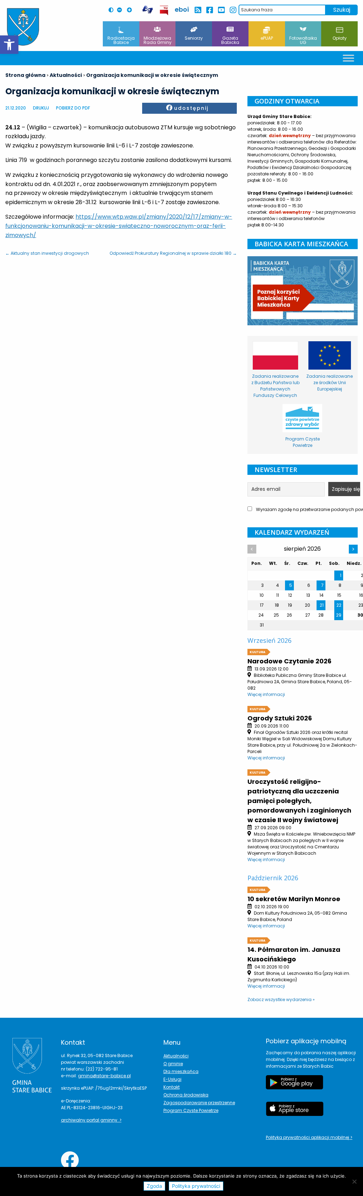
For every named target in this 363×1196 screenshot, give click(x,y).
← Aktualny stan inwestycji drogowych (47, 253)
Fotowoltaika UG (303, 40)
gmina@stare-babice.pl (104, 1076)
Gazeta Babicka (230, 40)
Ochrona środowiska (185, 1095)
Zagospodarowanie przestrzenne (199, 1103)
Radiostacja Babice (121, 40)
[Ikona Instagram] (233, 10)
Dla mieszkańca (181, 1071)
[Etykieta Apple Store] (294, 1112)
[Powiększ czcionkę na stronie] (131, 9)
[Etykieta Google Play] (294, 1085)
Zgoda (154, 1186)
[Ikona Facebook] (209, 10)
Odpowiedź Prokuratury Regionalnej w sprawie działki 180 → (173, 253)
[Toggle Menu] (348, 58)
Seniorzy (194, 38)
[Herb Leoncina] (23, 26)
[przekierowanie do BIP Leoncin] (164, 10)
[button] (9, 44)
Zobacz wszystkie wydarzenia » (281, 999)
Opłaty (340, 38)
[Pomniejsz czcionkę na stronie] (121, 9)
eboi (182, 9)
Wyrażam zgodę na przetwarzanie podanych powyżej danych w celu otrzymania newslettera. (306, 509)
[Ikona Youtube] (221, 10)
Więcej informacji (266, 694)
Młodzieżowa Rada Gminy (158, 40)
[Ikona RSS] (197, 10)
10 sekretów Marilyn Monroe (293, 898)
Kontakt (171, 1087)
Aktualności (176, 1056)
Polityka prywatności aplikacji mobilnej (308, 1137)
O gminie (173, 1064)
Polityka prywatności (196, 1186)
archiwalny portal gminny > (91, 1120)
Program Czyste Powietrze (190, 1110)
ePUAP (267, 38)
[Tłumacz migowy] (147, 10)
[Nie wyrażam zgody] (354, 1181)
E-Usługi (172, 1079)
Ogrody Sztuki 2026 (279, 718)
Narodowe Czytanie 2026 (289, 661)
